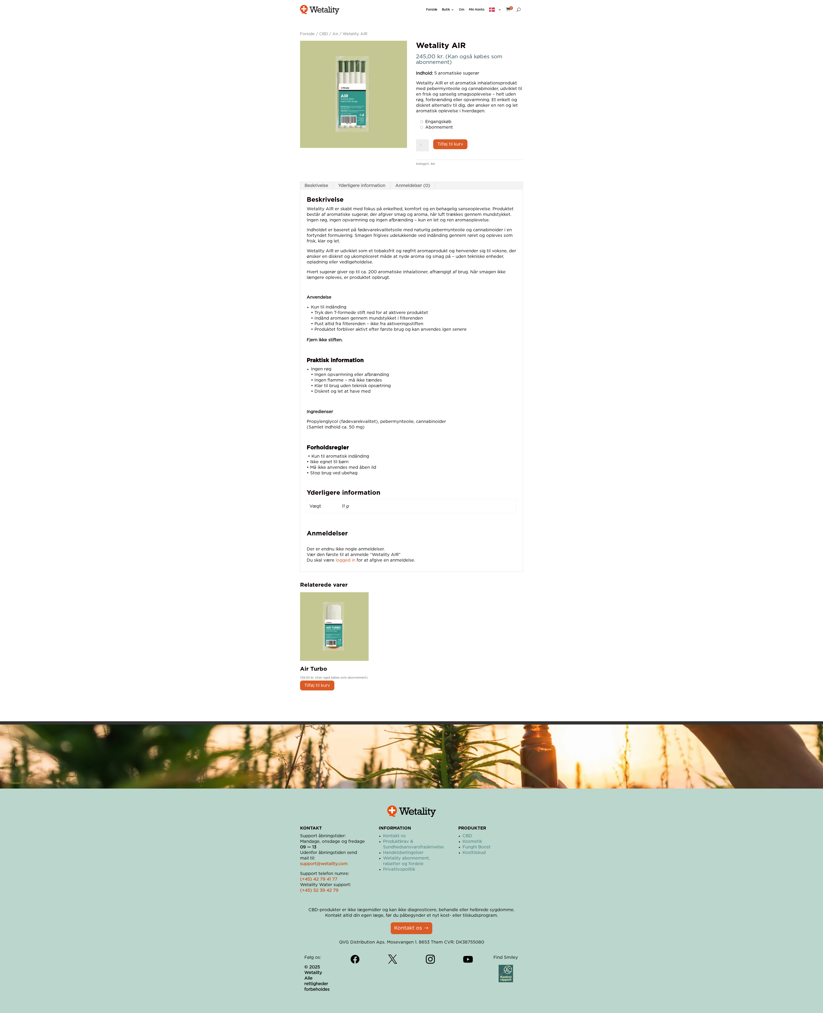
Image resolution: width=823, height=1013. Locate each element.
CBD (323, 34)
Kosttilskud (474, 853)
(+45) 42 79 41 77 (318, 879)
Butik (446, 9)
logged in (345, 560)
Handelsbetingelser (403, 853)
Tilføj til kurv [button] (317, 685)
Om (461, 9)
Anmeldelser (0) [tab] (412, 185)
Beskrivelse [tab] (316, 185)
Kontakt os (394, 836)
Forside (431, 9)
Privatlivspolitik (399, 869)
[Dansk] (495, 9)
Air (335, 34)
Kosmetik (472, 841)
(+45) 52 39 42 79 (319, 890)
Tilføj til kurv (450, 144)
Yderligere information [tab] (361, 185)
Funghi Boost (477, 847)
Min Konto (476, 9)
